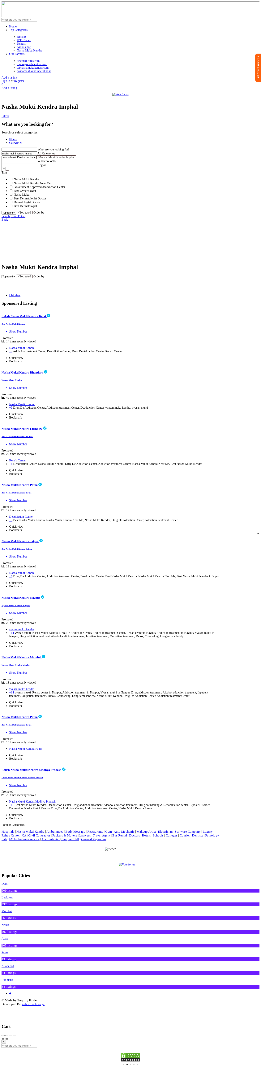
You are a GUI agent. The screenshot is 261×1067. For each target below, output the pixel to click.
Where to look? (47, 161)
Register (19, 81)
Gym (108, 831)
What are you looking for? (53, 149)
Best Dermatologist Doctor (30, 198)
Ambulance (24, 47)
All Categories (46, 153)
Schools (158, 835)
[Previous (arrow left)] (3, 1039)
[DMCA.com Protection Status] (130, 1057)
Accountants (50, 839)
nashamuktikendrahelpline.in (34, 71)
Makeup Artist (146, 831)
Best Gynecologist (25, 190)
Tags (4, 172)
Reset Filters (18, 216)
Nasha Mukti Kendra (29, 50)
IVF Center (24, 40)
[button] (4, 530)
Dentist (21, 43)
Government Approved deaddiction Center (39, 187)
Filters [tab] (13, 139)
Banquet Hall (70, 839)
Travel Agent (101, 835)
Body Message (75, 831)
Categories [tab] (15, 142)
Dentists (197, 835)
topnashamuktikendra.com (33, 67)
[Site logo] (30, 16)
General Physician (93, 839)
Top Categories (18, 29)
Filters (5, 116)
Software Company (188, 831)
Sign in (6, 81)
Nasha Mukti (21, 194)
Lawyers (85, 835)
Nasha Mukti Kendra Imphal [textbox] (56, 157)
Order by (38, 212)
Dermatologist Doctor (27, 202)
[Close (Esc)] (3, 1035)
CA (24, 835)
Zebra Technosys (33, 1004)
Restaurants (95, 831)
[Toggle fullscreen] (10, 1035)
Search (6, 216)
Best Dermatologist (25, 206)
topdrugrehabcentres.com (32, 64)
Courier (185, 835)
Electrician (165, 831)
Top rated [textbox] (24, 212)
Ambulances (54, 831)
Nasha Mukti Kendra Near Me (32, 183)
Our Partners (16, 53)
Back (5, 219)
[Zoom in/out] (14, 1035)
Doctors (21, 36)
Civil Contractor (39, 835)
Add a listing (9, 77)
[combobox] (56, 157)
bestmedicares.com (28, 60)
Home (13, 26)
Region (42, 165)
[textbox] (7, 169)
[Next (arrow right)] (6, 1039)
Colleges (172, 835)
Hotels (146, 835)
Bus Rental (119, 835)
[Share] (6, 1035)
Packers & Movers (64, 835)
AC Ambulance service (24, 839)
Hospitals (8, 831)
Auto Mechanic (124, 831)
